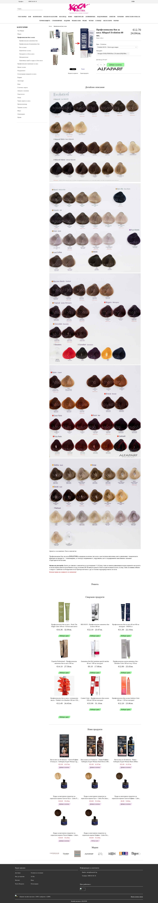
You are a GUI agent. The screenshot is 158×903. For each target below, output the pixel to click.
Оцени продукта (84, 73)
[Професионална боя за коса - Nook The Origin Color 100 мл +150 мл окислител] (64, 612)
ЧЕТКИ (91, 20)
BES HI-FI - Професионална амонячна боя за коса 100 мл (95, 625)
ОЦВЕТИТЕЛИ (79, 16)
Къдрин (67, 20)
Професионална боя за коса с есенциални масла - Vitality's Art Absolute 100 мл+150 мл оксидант (64, 699)
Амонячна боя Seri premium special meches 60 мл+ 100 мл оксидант (95, 662)
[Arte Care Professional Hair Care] (100, 854)
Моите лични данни (137, 896)
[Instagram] (140, 2)
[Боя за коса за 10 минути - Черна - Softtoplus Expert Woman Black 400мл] (125, 746)
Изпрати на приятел (73, 73)
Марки (116, 20)
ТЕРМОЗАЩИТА (44, 20)
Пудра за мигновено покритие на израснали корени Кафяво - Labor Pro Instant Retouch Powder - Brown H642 (95, 834)
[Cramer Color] (54, 854)
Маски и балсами (50, 16)
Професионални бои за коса (60, 26)
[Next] (139, 854)
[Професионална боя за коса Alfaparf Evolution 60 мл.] (78, 57)
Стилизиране (57, 20)
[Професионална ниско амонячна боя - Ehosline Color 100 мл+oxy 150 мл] (126, 649)
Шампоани (37, 16)
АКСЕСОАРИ (107, 20)
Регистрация (34, 884)
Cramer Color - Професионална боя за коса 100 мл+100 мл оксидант (95, 699)
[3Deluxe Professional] (77, 854)
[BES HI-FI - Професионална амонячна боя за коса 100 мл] (95, 612)
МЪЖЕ (84, 20)
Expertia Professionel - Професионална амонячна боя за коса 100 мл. (64, 662)
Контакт (17, 880)
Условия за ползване (37, 873)
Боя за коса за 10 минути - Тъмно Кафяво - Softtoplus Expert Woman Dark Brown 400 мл (95, 761)
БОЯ (29, 16)
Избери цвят (64, 636)
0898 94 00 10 (33, 1)
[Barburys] (112, 854)
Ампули (112, 16)
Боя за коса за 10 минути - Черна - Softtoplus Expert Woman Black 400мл (125, 761)
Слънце (98, 20)
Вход (32, 880)
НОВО (70, 16)
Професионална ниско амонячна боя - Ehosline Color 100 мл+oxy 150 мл (125, 662)
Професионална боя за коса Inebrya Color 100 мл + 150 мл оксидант (125, 699)
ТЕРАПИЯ (120, 16)
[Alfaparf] (89, 854)
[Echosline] (66, 854)
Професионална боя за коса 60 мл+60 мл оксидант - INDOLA (125, 625)
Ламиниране (90, 16)
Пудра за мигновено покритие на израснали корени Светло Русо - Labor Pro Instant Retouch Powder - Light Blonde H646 (64, 798)
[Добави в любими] (139, 60)
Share (73, 69)
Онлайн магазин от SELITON (79, 901)
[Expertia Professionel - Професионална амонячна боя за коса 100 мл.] (64, 649)
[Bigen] (135, 854)
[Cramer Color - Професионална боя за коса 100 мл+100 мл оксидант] (95, 686)
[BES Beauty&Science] (123, 854)
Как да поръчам (19, 876)
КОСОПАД (62, 16)
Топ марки (22, 16)
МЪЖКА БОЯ (76, 20)
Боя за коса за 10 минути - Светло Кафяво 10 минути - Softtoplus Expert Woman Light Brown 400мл (64, 761)
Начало (50, 26)
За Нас (33, 876)
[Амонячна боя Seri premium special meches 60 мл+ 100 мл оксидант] (95, 649)
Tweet (83, 69)
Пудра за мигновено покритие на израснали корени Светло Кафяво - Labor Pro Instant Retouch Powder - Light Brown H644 (126, 798)
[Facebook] (137, 2)
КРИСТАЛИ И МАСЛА (133, 16)
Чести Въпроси (19, 884)
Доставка (17, 873)
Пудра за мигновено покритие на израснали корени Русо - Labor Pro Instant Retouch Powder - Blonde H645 (95, 798)
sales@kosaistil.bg (92, 872)
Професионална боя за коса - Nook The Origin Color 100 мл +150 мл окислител (64, 625)
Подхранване (102, 16)
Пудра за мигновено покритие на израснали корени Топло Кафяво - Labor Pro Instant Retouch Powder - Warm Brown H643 (64, 834)
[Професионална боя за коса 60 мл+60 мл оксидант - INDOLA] (126, 612)
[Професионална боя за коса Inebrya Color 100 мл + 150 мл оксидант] (126, 686)
